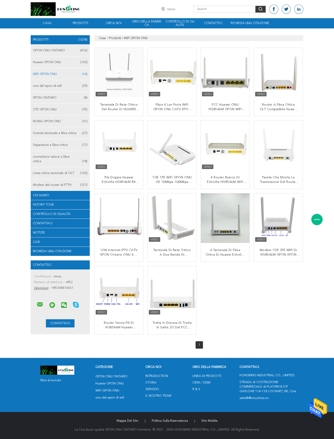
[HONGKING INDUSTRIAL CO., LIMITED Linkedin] (298, 9)
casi (36, 242)
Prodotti (80, 23)
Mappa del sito (127, 420)
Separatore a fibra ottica (60, 145)
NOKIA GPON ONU (60, 121)
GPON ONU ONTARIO (60, 50)
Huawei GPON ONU (60, 62)
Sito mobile (209, 420)
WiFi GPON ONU (60, 74)
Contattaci (42, 223)
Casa (47, 23)
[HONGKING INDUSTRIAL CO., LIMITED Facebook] (273, 9)
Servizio (152, 389)
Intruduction (156, 376)
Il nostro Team (158, 395)
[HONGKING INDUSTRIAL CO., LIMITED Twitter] (286, 9)
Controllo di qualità (179, 23)
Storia (151, 382)
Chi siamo (41, 195)
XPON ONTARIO (60, 97)
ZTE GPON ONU (60, 109)
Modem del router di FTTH (60, 185)
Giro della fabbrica (146, 23)
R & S (196, 389)
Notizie (39, 232)
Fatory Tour (43, 204)
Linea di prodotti (206, 376)
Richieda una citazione (250, 23)
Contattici (213, 23)
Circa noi (114, 23)
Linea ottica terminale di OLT (60, 173)
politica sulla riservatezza (170, 420)
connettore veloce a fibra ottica (60, 159)
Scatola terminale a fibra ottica (60, 133)
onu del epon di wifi (60, 85)
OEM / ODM (201, 382)
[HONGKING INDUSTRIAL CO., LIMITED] (40, 304)
